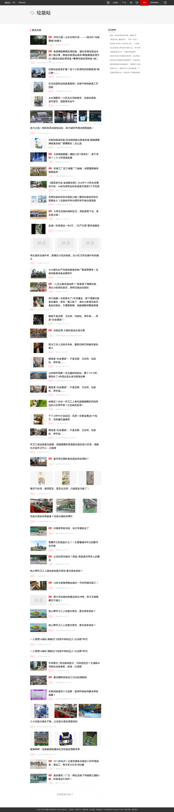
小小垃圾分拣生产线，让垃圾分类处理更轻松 (54, 721)
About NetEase (62, 809)
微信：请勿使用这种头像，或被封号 (123, 35)
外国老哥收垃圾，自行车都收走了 (71, 528)
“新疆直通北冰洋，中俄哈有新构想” (123, 52)
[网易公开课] (116, 2)
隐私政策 (99, 809)
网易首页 (7, 2)
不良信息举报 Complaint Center (113, 809)
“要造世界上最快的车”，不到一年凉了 (124, 39)
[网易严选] (124, 2)
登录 (144, 2)
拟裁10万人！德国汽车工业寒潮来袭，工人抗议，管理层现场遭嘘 (127, 68)
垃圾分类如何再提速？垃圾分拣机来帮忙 (51, 516)
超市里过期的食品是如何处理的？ (71, 458)
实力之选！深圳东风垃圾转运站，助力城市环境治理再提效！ (62, 128)
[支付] (131, 2)
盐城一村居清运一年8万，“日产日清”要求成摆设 (74, 225)
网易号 (51, 77)
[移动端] (108, 2)
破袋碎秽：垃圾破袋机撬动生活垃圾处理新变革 (55, 749)
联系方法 (78, 809)
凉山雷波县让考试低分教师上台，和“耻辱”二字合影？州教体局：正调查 (127, 48)
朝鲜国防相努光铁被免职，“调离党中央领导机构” (127, 64)
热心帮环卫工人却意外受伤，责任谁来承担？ (72, 611)
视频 (51, 45)
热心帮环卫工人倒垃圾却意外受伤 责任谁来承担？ (56, 571)
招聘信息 (85, 809)
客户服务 (92, 809)
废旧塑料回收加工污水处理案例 (70, 677)
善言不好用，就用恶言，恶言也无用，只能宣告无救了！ (59, 488)
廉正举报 (128, 809)
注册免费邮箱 (154, 2)
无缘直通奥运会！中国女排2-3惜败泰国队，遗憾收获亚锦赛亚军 (127, 72)
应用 (13, 2)
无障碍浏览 (22, 2)
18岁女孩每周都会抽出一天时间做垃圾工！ (76, 582)
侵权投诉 (135, 809)
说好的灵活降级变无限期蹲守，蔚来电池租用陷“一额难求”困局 (127, 60)
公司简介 (71, 809)
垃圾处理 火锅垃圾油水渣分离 (69, 330)
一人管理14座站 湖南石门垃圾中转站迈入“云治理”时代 (59, 639)
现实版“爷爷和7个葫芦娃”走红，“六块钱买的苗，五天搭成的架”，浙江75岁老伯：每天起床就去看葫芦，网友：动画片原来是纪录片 (127, 44)
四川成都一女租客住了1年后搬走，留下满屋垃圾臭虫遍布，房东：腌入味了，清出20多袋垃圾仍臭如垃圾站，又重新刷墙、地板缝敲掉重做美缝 (74, 302)
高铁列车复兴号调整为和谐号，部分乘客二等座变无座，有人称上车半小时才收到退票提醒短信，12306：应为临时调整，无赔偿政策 (127, 56)
